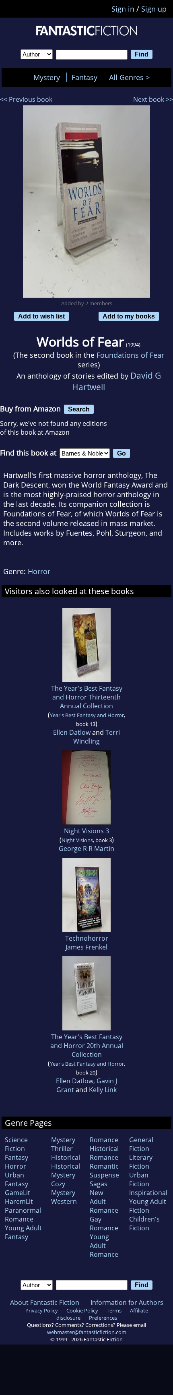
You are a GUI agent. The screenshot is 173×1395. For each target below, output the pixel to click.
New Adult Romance (104, 1201)
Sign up (154, 9)
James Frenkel (86, 947)
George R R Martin (86, 848)
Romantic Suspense (104, 1170)
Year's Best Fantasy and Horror (87, 715)
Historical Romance (104, 1153)
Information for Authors (127, 1302)
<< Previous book (26, 99)
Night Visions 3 (86, 831)
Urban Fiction (139, 1179)
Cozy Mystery (63, 1188)
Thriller (62, 1148)
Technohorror (86, 938)
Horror (39, 571)
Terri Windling (96, 737)
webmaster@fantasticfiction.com (86, 1332)
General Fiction (141, 1144)
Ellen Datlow (72, 732)
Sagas (98, 1183)
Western (64, 1201)
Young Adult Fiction (147, 1206)
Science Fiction (16, 1144)
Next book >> (153, 99)
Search (79, 409)
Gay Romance (104, 1223)
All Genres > (131, 77)
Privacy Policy (41, 1310)
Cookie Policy (82, 1310)
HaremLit (19, 1201)
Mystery (46, 77)
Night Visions (77, 840)
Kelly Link (103, 1089)
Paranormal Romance (23, 1215)
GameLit (17, 1192)
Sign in (122, 9)
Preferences (103, 1317)
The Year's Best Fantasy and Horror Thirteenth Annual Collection (86, 697)
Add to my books (129, 316)
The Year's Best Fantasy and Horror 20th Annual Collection (86, 1045)
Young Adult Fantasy (23, 1232)
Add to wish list (41, 316)
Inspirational (148, 1192)
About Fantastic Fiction (44, 1302)
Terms (114, 1310)
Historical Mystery (65, 1170)
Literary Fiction (140, 1162)
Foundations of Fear (130, 355)
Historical (65, 1157)
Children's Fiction (144, 1223)
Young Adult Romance (104, 1245)
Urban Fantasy (16, 1179)
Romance (104, 1139)
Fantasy (84, 77)
